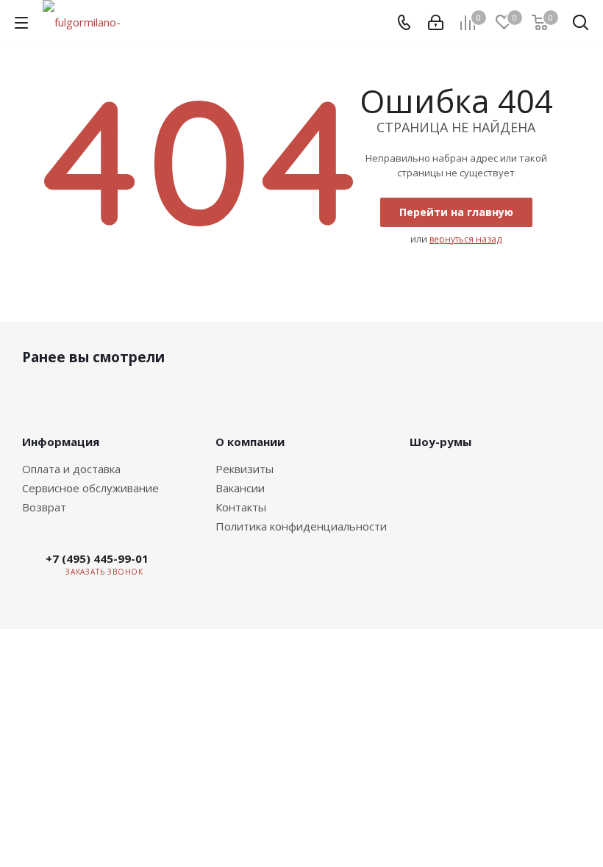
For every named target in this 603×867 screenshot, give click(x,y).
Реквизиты (244, 468)
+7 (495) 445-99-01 (97, 558)
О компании (250, 441)
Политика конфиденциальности (301, 526)
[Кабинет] (435, 22)
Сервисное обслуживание (90, 488)
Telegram (220, 571)
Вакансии (240, 488)
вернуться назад (465, 239)
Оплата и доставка (71, 468)
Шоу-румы (440, 441)
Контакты (240, 507)
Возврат (44, 507)
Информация (60, 441)
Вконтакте (183, 571)
